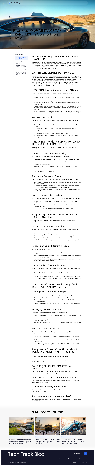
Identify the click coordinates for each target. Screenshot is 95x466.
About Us (74, 462)
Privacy (78, 462)
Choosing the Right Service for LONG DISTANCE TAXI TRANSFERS (21, 62)
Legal (86, 462)
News (63, 458)
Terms (82, 462)
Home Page (58, 458)
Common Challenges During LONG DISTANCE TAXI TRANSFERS (22, 70)
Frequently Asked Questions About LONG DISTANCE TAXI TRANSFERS (21, 73)
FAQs (68, 458)
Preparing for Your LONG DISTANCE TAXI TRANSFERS (21, 66)
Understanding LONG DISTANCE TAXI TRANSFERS (21, 58)
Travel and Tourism (18, 26)
